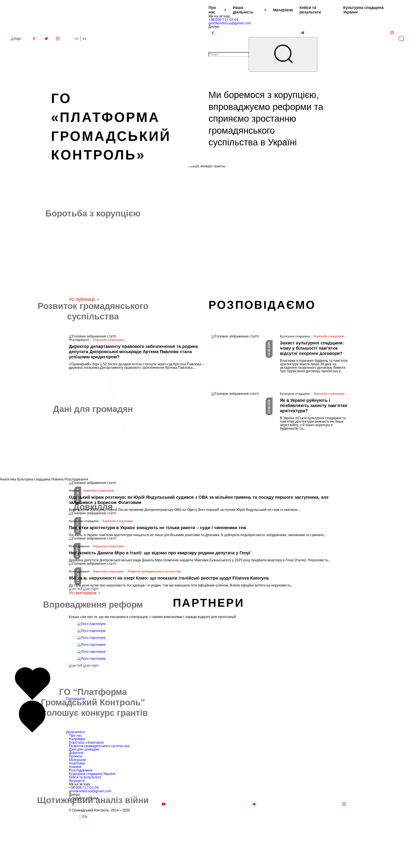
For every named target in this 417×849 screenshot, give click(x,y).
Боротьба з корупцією (108, 339)
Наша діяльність (243, 9)
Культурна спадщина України (363, 9)
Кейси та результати (310, 9)
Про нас (212, 9)
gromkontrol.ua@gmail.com (229, 23)
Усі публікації (82, 299)
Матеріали (283, 10)
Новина (74, 490)
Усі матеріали (82, 593)
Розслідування (79, 339)
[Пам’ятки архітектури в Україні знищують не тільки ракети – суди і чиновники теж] (208, 524)
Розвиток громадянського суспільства (154, 571)
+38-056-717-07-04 (223, 20)
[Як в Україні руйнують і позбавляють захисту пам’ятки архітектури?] (279, 418)
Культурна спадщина (295, 336)
